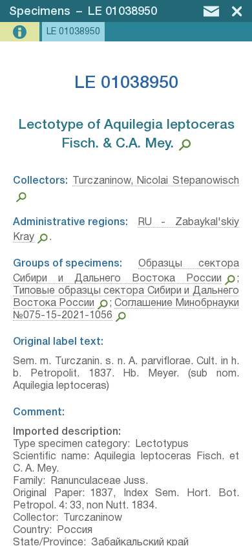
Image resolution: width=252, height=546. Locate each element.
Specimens (39, 11)
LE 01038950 (122, 11)
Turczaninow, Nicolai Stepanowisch (155, 181)
